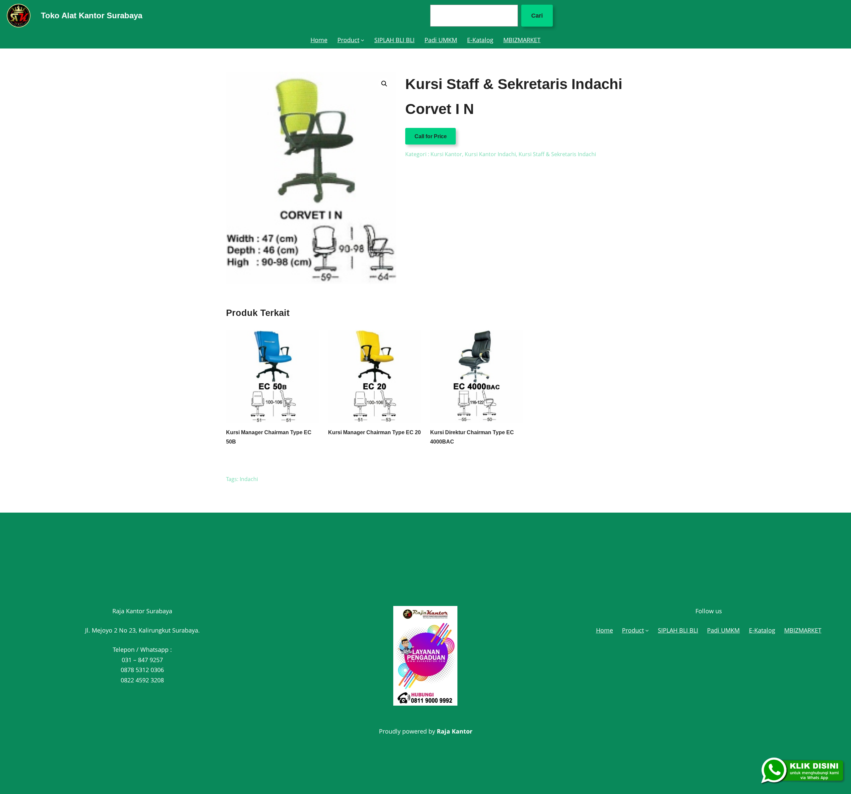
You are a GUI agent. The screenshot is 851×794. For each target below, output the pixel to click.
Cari (537, 15)
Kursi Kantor (446, 154)
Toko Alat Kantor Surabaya (91, 15)
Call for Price (431, 136)
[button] (384, 84)
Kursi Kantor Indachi (490, 154)
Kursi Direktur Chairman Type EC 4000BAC (472, 437)
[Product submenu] (362, 40)
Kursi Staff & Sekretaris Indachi (557, 154)
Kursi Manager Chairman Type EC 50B (268, 437)
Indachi (249, 479)
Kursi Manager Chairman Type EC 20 (374, 432)
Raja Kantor (454, 731)
